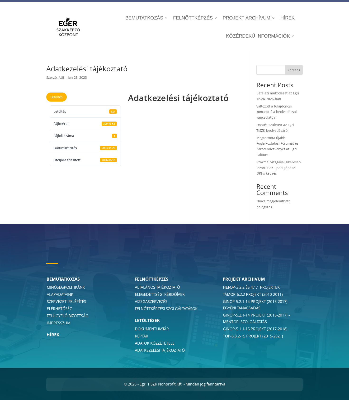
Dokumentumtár (152, 329)
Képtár (141, 336)
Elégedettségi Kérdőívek (160, 294)
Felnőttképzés (193, 17)
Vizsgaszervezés (151, 301)
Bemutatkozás (144, 17)
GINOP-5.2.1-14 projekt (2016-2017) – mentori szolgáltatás (256, 318)
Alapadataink (60, 294)
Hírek (287, 17)
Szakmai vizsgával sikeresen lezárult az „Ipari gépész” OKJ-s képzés (278, 168)
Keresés (294, 70)
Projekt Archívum (246, 17)
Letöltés (56, 97)
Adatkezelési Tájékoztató (160, 350)
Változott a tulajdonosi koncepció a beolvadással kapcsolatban (276, 112)
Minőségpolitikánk (66, 287)
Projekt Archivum (244, 279)
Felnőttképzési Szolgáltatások (166, 308)
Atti (61, 77)
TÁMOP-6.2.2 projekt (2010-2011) (253, 294)
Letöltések (147, 320)
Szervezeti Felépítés (66, 301)
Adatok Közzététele (154, 343)
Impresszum (59, 323)
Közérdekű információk (258, 36)
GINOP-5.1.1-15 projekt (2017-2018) (255, 329)
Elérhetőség (59, 308)
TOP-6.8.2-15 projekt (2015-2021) (253, 336)
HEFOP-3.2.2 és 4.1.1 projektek (251, 287)
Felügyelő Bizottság (67, 315)
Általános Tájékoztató (157, 287)
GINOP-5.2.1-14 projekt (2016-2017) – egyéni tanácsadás (256, 305)
